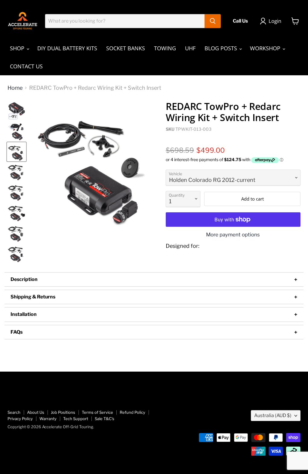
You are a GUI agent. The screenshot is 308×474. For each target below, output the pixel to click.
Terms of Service (97, 412)
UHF (190, 48)
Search (14, 412)
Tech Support (75, 418)
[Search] (213, 21)
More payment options (233, 235)
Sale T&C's (104, 418)
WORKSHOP (266, 48)
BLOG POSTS (222, 48)
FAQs (17, 332)
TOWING (165, 48)
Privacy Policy (20, 418)
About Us (35, 412)
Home (15, 88)
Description (24, 279)
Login (275, 20)
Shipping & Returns (33, 297)
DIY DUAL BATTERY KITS (67, 48)
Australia (272, 415)
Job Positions (63, 412)
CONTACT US (26, 66)
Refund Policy (132, 412)
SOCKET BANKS (125, 48)
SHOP (18, 48)
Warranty (48, 418)
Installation (24, 314)
